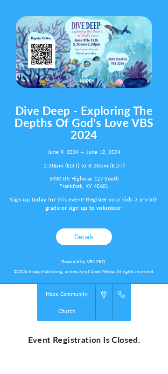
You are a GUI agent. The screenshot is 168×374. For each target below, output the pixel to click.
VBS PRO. (96, 262)
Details (84, 237)
